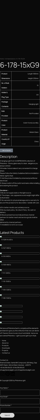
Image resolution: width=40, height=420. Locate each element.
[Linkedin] (12, 373)
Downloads (24, 22)
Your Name (4, 388)
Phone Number (6, 405)
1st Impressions (10, 59)
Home (2, 22)
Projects (33, 22)
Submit (7, 415)
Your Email (4, 397)
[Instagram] (2, 373)
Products (15, 22)
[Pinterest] (7, 373)
